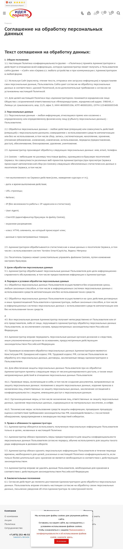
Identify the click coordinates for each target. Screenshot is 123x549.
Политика (9, 524)
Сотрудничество (13, 528)
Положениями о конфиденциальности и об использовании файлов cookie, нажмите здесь (61, 533)
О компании (11, 516)
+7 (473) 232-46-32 (19, 534)
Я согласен (61, 541)
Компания (10, 510)
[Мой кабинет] (88, 13)
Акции (8, 520)
